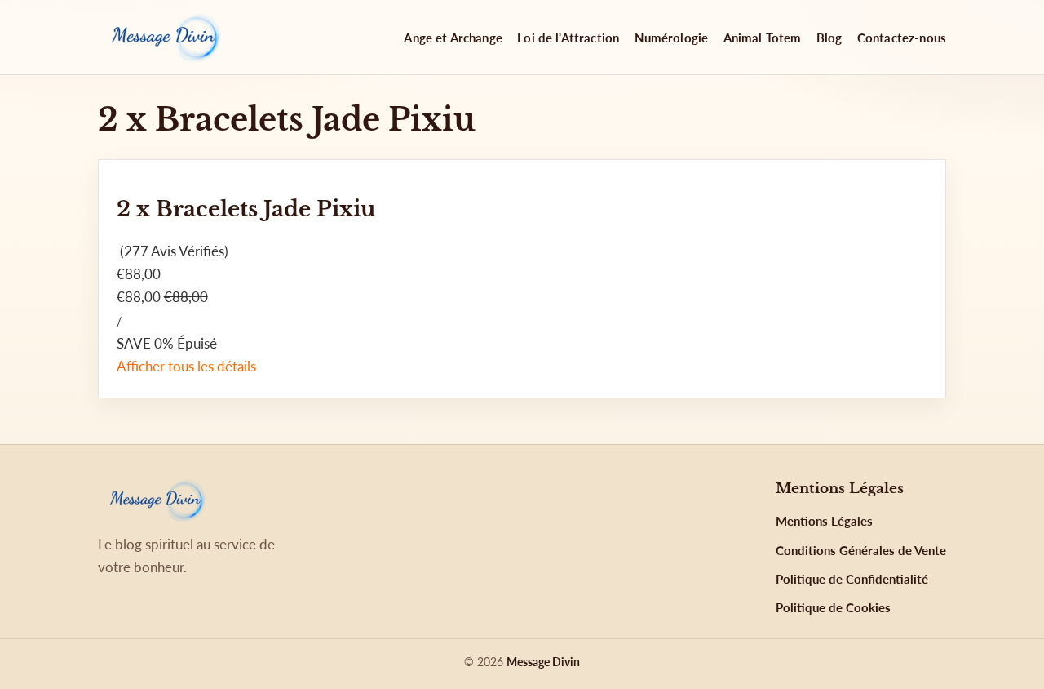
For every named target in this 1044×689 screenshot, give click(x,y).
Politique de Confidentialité (852, 578)
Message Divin (543, 662)
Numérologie (672, 37)
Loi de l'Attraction (568, 37)
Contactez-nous (901, 37)
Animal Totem (762, 37)
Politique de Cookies (833, 607)
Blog (829, 37)
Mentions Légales (824, 520)
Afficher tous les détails (186, 366)
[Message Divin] (163, 37)
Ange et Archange (453, 37)
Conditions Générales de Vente (861, 550)
